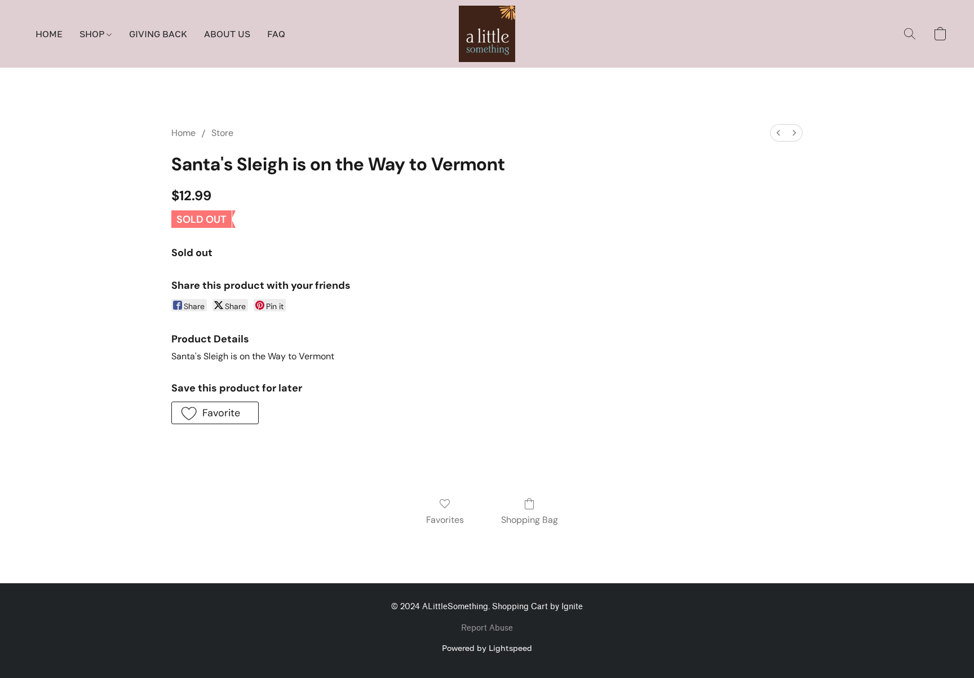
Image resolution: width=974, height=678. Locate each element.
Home (183, 133)
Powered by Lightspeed (487, 648)
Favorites (445, 520)
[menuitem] (778, 133)
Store (222, 133)
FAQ (276, 33)
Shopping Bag (529, 520)
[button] (487, 34)
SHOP (93, 33)
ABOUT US (227, 33)
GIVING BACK (158, 33)
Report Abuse (487, 628)
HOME (49, 33)
